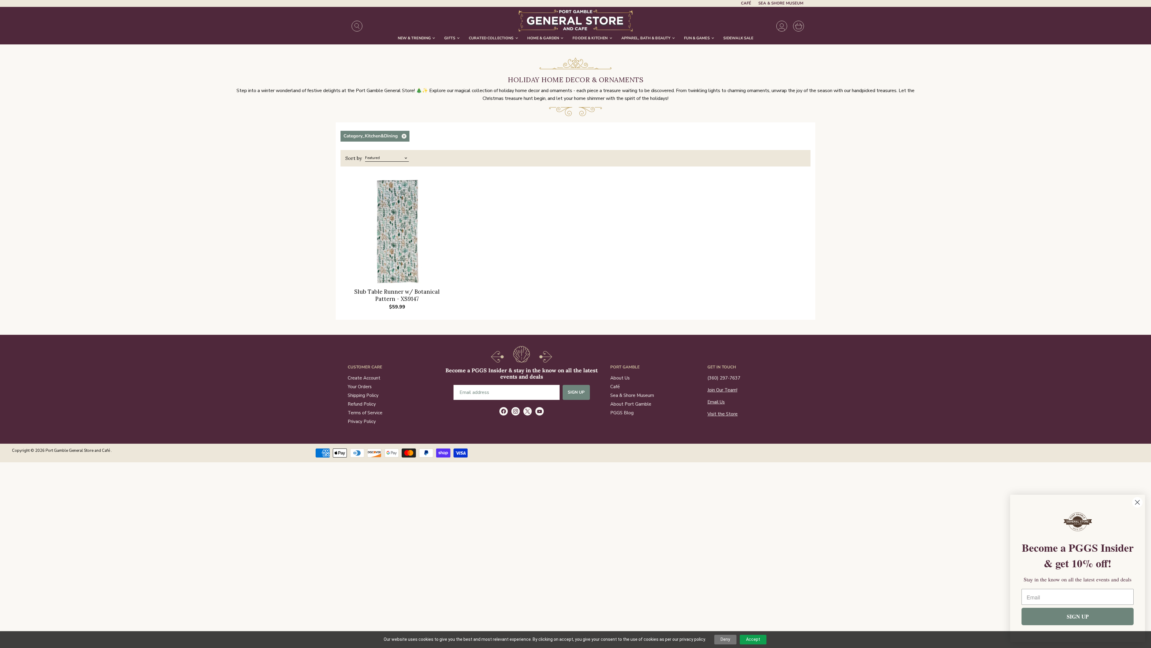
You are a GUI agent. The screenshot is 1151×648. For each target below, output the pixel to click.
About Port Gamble (630, 404)
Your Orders (360, 387)
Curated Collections (492, 37)
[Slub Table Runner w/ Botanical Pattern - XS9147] (397, 231)
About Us (620, 378)
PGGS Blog (622, 413)
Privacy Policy (362, 421)
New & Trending (415, 37)
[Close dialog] (1137, 502)
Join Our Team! (722, 390)
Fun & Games (697, 37)
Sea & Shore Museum (780, 3)
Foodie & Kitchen (590, 37)
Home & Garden (543, 37)
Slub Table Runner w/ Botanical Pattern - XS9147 (397, 295)
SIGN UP (1078, 616)
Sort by (353, 158)
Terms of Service (365, 413)
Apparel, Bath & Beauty (646, 37)
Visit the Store (722, 414)
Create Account (364, 378)
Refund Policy (362, 404)
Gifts (450, 37)
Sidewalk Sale (738, 37)
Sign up (576, 392)
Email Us (716, 402)
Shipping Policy (363, 395)
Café (746, 3)
